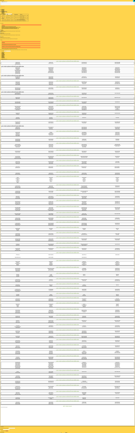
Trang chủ (3, 9)
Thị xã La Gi (117, 157)
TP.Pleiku (51, 132)
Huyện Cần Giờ (117, 177)
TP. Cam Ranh (84, 122)
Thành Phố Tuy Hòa (117, 97)
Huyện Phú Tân (117, 268)
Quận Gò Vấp (17, 181)
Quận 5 (18, 180)
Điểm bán (3, 13)
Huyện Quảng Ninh (117, 93)
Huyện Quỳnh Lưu (50, 108)
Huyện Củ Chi (50, 180)
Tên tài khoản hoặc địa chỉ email (4, 428)
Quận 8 (51, 181)
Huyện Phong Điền (117, 62)
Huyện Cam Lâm (17, 123)
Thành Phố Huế (17, 62)
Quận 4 (18, 179)
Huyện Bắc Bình (117, 156)
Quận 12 (51, 178)
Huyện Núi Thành (17, 89)
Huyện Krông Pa (17, 134)
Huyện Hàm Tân (51, 157)
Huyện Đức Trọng (50, 113)
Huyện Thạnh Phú (17, 268)
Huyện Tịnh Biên (84, 269)
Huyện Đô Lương (117, 107)
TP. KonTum (117, 117)
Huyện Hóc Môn (51, 177)
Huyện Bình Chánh (84, 177)
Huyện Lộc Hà (18, 127)
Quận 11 (84, 181)
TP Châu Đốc (84, 268)
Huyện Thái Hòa (17, 107)
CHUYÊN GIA (3, 42)
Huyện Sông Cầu (50, 97)
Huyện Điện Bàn (117, 88)
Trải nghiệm (3, 54)
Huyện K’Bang (18, 135)
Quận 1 (117, 178)
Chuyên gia (3, 12)
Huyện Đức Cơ (18, 133)
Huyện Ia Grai (51, 134)
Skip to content (2, 0)
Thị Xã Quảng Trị (117, 77)
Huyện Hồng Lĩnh (84, 127)
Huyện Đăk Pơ (84, 134)
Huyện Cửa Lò (51, 107)
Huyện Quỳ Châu (50, 106)
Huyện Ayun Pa (51, 133)
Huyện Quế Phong (84, 108)
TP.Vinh (117, 108)
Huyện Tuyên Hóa (17, 93)
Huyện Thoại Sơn (50, 269)
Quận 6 (18, 182)
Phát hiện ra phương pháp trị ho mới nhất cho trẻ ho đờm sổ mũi (9, 48)
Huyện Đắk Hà (17, 117)
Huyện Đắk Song (17, 139)
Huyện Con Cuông (117, 106)
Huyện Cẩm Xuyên (117, 127)
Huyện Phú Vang (50, 63)
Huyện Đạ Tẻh (18, 113)
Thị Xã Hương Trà (84, 62)
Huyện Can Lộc (51, 128)
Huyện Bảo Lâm (84, 113)
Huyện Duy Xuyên (50, 88)
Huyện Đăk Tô (51, 117)
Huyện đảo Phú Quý (51, 156)
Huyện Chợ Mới (117, 269)
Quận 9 (84, 178)
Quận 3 (117, 181)
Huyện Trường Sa (50, 122)
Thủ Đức (18, 177)
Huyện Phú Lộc (17, 63)
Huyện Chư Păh (117, 133)
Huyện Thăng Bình (17, 88)
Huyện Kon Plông (18, 118)
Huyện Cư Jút (84, 139)
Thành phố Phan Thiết (84, 157)
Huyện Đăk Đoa (84, 132)
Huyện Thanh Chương (18, 108)
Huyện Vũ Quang (117, 128)
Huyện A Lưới (51, 62)
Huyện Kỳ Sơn (84, 106)
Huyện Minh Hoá (84, 93)
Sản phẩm (3, 10)
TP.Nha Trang (18, 122)
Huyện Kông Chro (117, 134)
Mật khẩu (1, 429)
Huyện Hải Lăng (51, 76)
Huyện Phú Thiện (84, 133)
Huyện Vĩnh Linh (117, 76)
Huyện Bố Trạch (51, 93)
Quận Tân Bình (117, 179)
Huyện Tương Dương (18, 106)
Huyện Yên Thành (84, 107)
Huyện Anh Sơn (51, 109)
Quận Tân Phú (117, 180)
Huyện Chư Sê (117, 132)
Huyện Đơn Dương (117, 113)
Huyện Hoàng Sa (84, 151)
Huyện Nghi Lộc (84, 109)
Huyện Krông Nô (50, 139)
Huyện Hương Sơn (51, 127)
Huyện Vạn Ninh (117, 122)
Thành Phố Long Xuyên (51, 268)
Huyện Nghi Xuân (17, 128)
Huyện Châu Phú (17, 269)
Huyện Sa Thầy (51, 118)
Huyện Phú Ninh (84, 88)
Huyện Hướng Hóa (84, 77)
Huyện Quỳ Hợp (117, 109)
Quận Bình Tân (84, 179)
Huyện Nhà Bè (51, 179)
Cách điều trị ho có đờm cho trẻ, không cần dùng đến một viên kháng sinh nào (11, 27)
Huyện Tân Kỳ (18, 109)
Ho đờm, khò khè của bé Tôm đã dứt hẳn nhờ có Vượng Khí (9, 26)
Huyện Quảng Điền (117, 63)
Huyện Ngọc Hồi (84, 117)
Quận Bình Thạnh (18, 178)
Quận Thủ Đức (84, 180)
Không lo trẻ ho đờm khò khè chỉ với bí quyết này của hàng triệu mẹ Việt (10, 28)
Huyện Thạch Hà (84, 128)
